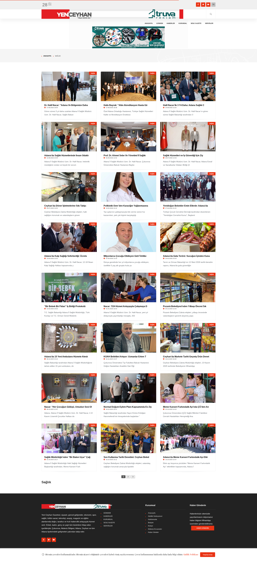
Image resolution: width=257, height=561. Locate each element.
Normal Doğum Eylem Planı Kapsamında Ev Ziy (128, 407)
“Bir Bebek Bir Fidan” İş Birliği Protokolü (65, 306)
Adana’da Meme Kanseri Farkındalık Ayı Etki (185, 457)
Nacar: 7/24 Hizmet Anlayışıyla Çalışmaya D (125, 306)
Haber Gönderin (202, 528)
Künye (150, 526)
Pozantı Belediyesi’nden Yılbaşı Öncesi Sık (184, 306)
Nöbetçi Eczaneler (155, 529)
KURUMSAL (183, 23)
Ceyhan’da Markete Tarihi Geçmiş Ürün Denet (186, 356)
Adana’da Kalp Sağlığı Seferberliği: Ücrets (65, 256)
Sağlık (93, 73)
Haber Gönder (153, 532)
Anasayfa (149, 23)
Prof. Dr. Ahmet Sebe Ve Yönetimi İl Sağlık (125, 155)
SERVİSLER (209, 23)
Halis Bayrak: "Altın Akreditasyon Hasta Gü (125, 105)
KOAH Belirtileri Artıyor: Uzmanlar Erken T (125, 356)
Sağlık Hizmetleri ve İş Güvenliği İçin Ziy (183, 155)
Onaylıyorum (207, 555)
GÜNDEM (159, 23)
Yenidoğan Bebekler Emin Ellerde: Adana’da (185, 206)
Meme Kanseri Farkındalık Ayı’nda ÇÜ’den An (186, 407)
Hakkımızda (152, 519)
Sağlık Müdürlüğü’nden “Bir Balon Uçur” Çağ (67, 457)
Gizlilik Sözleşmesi (155, 516)
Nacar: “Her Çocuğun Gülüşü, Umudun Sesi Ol (68, 407)
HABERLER (171, 23)
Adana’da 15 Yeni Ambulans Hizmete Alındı (66, 356)
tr (213, 4)
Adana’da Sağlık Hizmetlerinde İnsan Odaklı (66, 155)
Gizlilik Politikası (190, 554)
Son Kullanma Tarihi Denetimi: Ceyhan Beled (126, 457)
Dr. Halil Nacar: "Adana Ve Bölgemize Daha (66, 105)
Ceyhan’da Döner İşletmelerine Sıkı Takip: (65, 206)
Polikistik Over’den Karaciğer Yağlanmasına (126, 206)
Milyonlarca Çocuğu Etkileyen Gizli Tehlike (125, 256)
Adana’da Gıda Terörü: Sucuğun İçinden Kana (186, 256)
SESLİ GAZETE (196, 23)
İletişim (151, 523)
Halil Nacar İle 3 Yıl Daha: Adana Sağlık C (183, 105)
